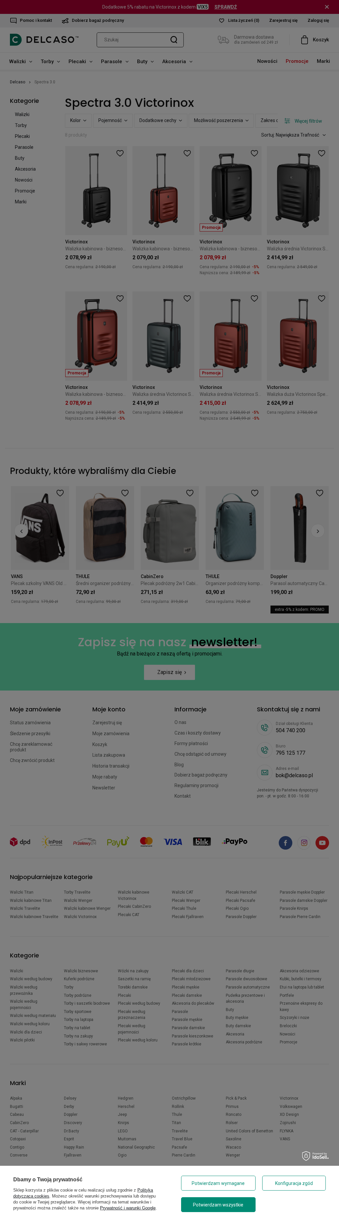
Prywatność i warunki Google (128, 1207)
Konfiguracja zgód (294, 1183)
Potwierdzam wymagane (218, 1183)
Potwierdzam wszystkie (218, 1204)
